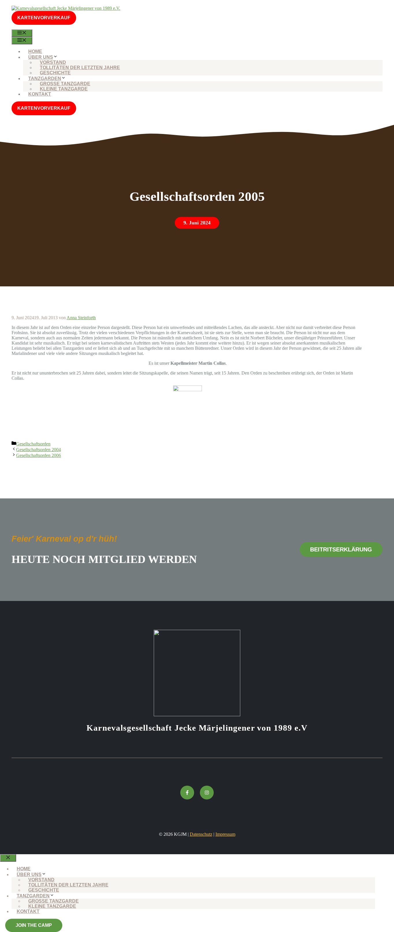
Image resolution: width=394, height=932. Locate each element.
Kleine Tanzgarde (64, 88)
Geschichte (55, 72)
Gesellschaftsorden (33, 443)
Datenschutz (201, 834)
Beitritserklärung (341, 549)
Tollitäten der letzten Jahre (80, 67)
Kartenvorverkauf (43, 17)
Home (35, 51)
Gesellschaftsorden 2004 (38, 449)
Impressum (225, 834)
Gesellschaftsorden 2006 (38, 455)
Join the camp (34, 925)
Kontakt (39, 94)
